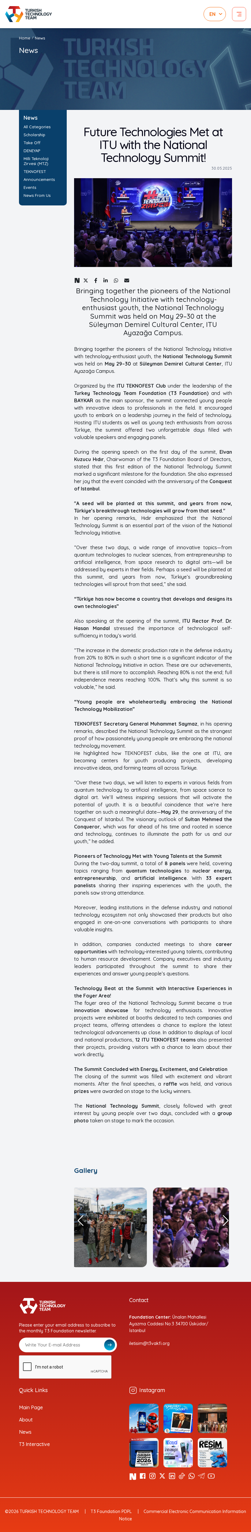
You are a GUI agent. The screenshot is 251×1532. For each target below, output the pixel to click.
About (26, 1420)
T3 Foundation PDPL (111, 1511)
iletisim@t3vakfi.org (149, 1343)
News (25, 1432)
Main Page (31, 1407)
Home (24, 38)
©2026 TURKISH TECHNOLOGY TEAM (42, 1511)
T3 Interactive (34, 1444)
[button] (80, 1220)
